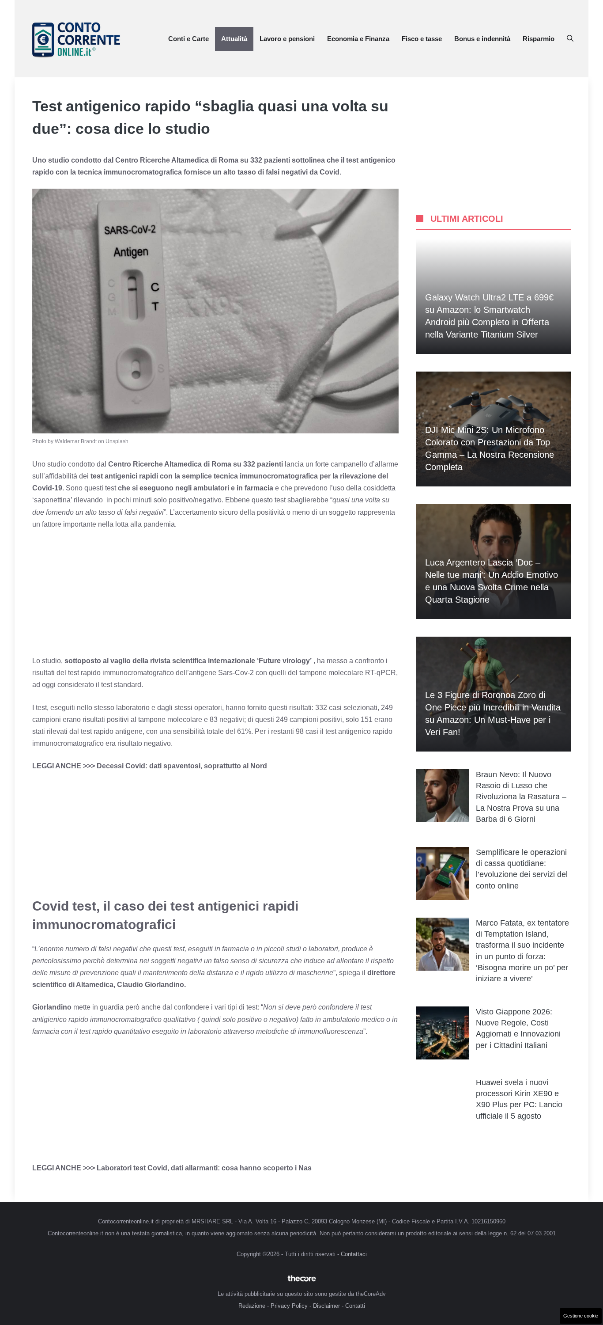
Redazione (251, 1305)
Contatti (355, 1305)
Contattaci (354, 1254)
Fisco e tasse (422, 38)
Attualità (234, 38)
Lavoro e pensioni (287, 38)
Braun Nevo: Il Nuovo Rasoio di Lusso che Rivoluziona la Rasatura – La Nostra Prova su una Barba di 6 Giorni (521, 797)
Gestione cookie (580, 1315)
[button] (570, 39)
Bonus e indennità (482, 38)
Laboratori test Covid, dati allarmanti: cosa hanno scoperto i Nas (204, 1168)
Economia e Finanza (358, 38)
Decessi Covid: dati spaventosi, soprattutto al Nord (182, 766)
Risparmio (538, 38)
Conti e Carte (188, 38)
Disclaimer (326, 1305)
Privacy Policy (289, 1305)
